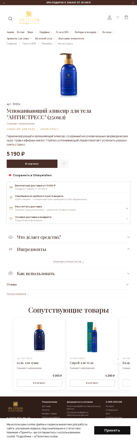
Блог (108, 413)
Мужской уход (43, 38)
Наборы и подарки (85, 32)
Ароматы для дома (18, 38)
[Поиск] (11, 19)
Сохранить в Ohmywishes (32, 175)
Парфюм (44, 32)
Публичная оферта (51, 417)
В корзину (39, 383)
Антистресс (65, 43)
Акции (10, 32)
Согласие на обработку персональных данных (78, 413)
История (110, 406)
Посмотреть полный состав (67, 261)
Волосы (106, 32)
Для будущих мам (114, 417)
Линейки (46, 43)
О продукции (112, 410)
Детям (20, 32)
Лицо (30, 32)
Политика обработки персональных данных (84, 407)
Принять (112, 430)
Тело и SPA (62, 32)
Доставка (46, 406)
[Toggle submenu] (35, 32)
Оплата (45, 410)
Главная (12, 43)
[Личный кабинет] (110, 18)
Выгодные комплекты (71, 38)
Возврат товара (49, 413)
